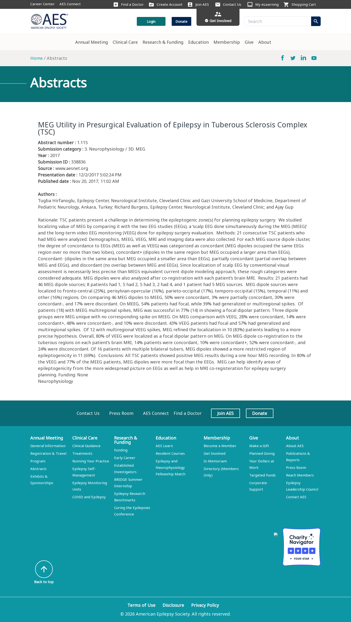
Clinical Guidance (86, 445)
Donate (181, 21)
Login (151, 21)
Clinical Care (125, 42)
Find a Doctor (132, 4)
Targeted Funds (262, 475)
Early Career (124, 457)
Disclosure (173, 605)
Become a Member (220, 445)
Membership (226, 42)
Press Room (121, 413)
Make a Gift (259, 445)
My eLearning (267, 4)
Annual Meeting (91, 42)
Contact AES (296, 496)
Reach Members (300, 475)
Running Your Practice (90, 461)
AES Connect (70, 3)
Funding (121, 450)
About (264, 42)
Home (36, 58)
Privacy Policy (205, 605)
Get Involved (214, 453)
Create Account (169, 4)
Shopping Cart (304, 4)
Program (37, 461)
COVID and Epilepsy (89, 496)
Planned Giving (262, 453)
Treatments (82, 453)
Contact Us (232, 4)
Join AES (202, 4)
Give (249, 42)
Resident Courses (170, 453)
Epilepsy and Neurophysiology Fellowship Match (170, 467)
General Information (47, 445)
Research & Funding (163, 42)
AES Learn (164, 445)
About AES (295, 445)
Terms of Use (141, 605)
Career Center (42, 3)
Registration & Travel (48, 453)
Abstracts (38, 468)
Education (198, 42)
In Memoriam (215, 461)
